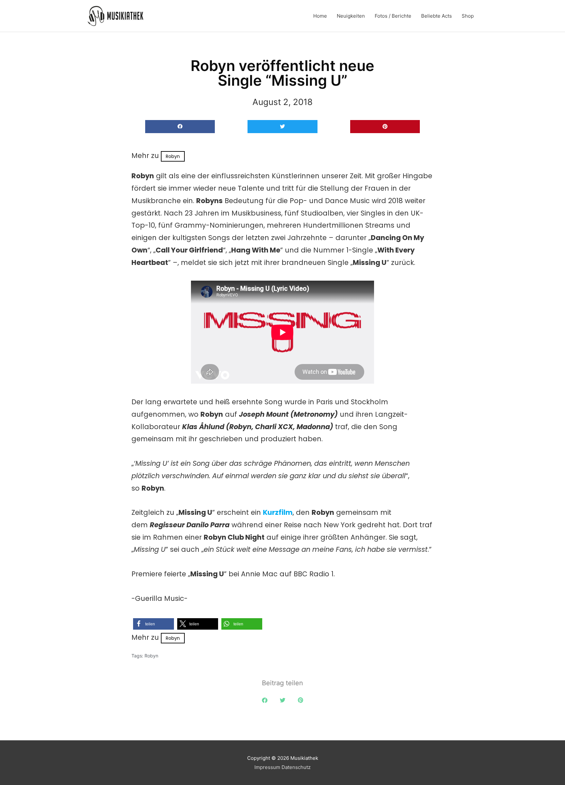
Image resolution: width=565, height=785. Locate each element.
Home (320, 16)
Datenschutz (296, 767)
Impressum (267, 767)
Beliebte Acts (436, 16)
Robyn (173, 156)
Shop (468, 16)
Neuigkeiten (351, 16)
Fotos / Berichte (393, 16)
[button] (180, 126)
